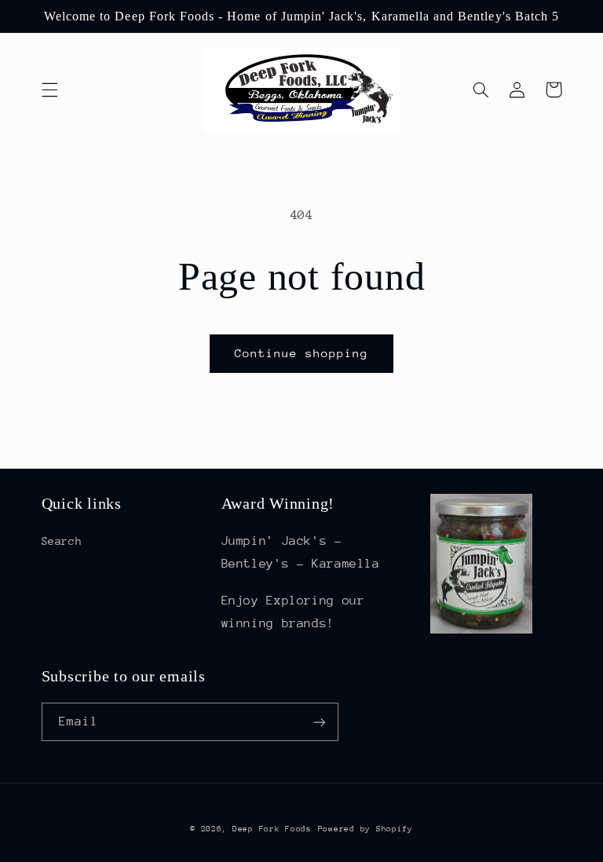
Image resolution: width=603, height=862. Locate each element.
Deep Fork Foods (272, 829)
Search (62, 541)
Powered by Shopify (365, 829)
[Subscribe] (319, 722)
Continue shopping (302, 353)
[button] (49, 89)
